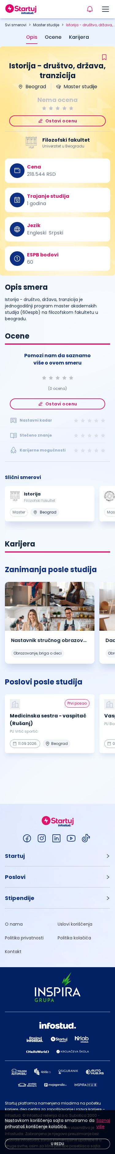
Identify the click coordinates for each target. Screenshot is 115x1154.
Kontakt (13, 952)
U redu (57, 1143)
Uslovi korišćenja (75, 924)
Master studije (46, 24)
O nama (14, 924)
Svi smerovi (15, 24)
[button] (57, 856)
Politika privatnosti (24, 938)
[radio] (44, 108)
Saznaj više (103, 1123)
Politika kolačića (74, 938)
